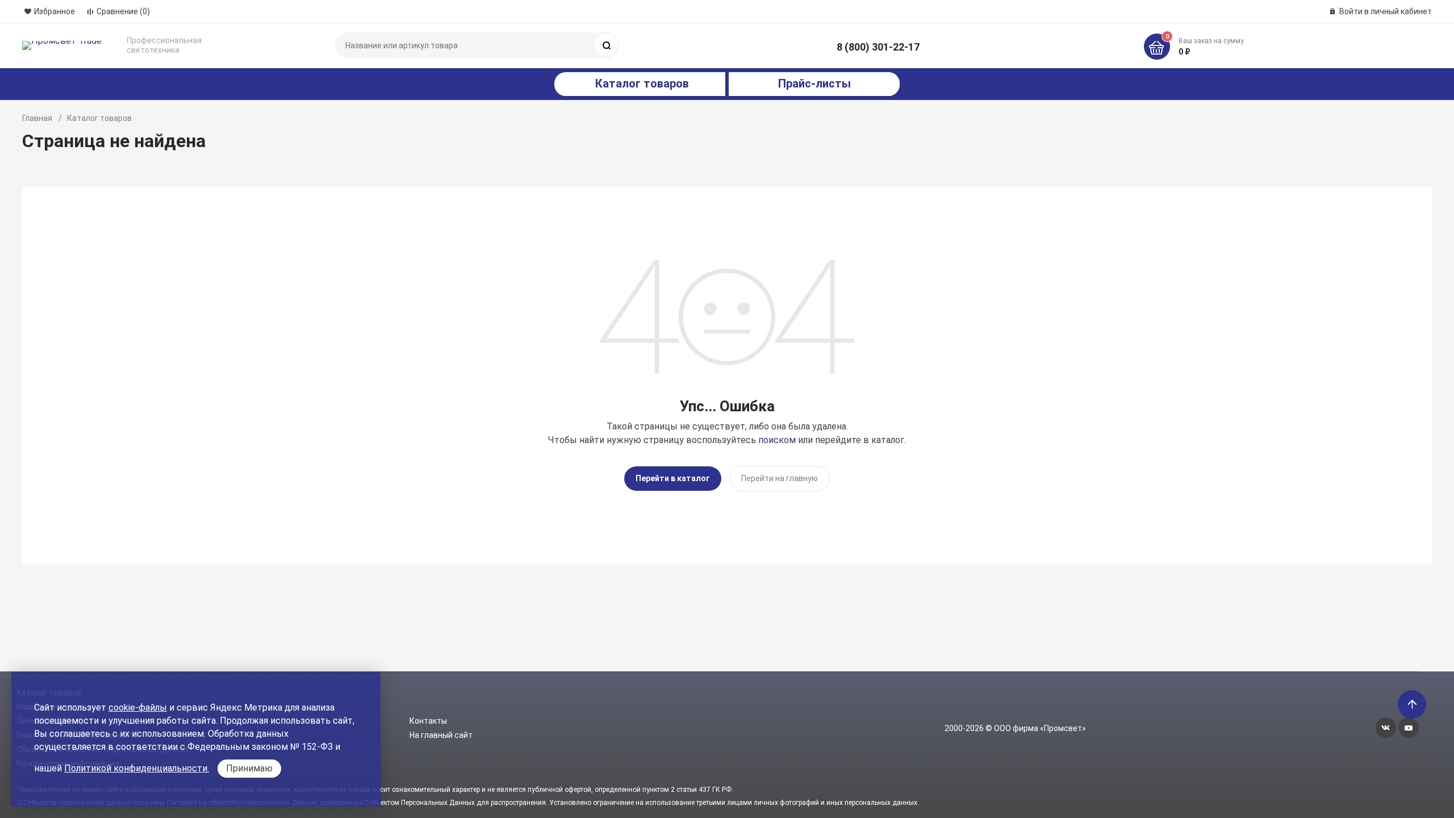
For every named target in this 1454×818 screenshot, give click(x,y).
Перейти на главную (779, 478)
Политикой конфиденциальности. (136, 768)
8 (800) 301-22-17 (878, 47)
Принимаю (249, 768)
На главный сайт (441, 735)
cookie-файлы (137, 707)
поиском (777, 440)
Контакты (428, 720)
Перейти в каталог (673, 478)
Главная (37, 118)
